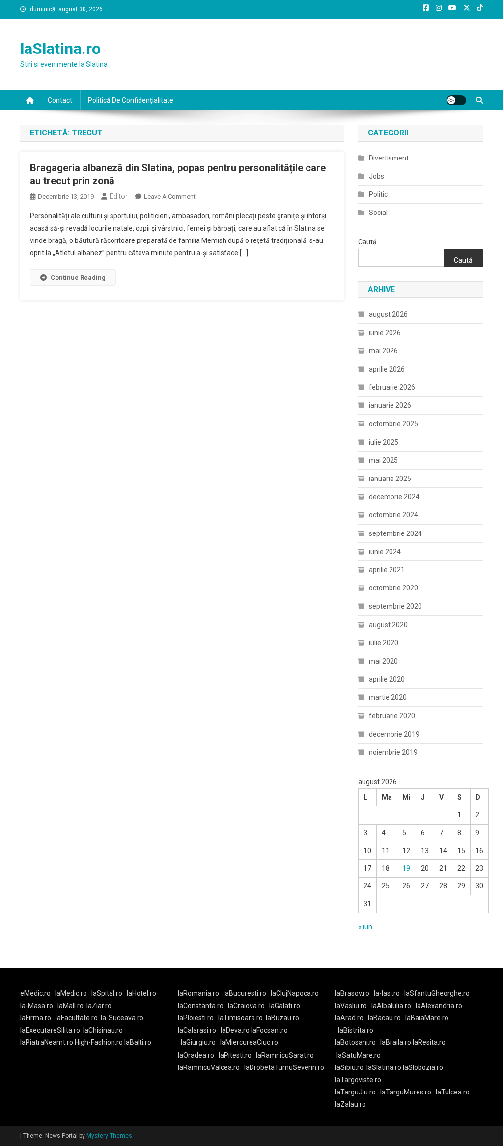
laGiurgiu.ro (200, 1042)
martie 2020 (388, 697)
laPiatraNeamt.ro (46, 1042)
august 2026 (388, 314)
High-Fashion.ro (99, 1042)
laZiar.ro (99, 1006)
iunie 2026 (385, 333)
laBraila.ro (395, 1042)
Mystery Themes (109, 1135)
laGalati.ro (284, 1006)
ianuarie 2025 (390, 478)
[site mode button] (456, 100)
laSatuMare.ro (358, 1055)
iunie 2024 (385, 552)
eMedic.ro (35, 993)
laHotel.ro (141, 993)
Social (378, 212)
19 (406, 868)
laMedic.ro (71, 993)
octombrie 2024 (393, 515)
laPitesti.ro (235, 1055)
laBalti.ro (137, 1042)
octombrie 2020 (393, 588)
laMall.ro (70, 1006)
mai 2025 (383, 460)
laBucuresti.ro (245, 993)
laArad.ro (349, 1018)
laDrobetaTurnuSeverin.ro (284, 1067)
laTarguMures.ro (405, 1092)
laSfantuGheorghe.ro (437, 993)
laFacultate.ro (77, 1018)
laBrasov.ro (352, 993)
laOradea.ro (196, 1055)
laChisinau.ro (103, 1030)
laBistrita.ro (355, 1030)
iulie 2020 (383, 643)
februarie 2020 (392, 716)
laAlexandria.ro (439, 1006)
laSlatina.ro (60, 48)
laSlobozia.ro (423, 1067)
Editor (119, 196)
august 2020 (388, 625)
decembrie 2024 (394, 497)
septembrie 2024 (395, 533)
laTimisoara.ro (240, 1018)
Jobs (376, 176)
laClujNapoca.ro (295, 993)
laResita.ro (429, 1042)
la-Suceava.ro (122, 1018)
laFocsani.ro (269, 1030)
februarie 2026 (392, 387)
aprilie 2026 (387, 369)
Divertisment (389, 158)
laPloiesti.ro (196, 1018)
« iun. (366, 927)
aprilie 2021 (387, 570)
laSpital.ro (106, 993)
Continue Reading (78, 277)
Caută (367, 242)
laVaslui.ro (353, 1006)
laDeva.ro (235, 1030)
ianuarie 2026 (390, 405)
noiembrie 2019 (393, 752)
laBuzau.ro (282, 1018)
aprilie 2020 (387, 679)
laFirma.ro (35, 1018)
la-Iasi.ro (387, 993)
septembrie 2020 (395, 606)
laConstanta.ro (201, 1006)
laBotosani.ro (355, 1042)
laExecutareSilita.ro (50, 1030)
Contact (60, 100)
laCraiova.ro (246, 1006)
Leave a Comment (170, 196)
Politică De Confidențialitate (130, 100)
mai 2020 (383, 661)
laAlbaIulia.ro (391, 1006)
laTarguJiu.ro (357, 1092)
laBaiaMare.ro (426, 1018)
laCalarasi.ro (197, 1030)
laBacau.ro (384, 1018)
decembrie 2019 (394, 734)
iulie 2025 (383, 442)
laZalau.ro (350, 1104)
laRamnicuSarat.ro (285, 1055)
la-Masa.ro (36, 1006)
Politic (378, 194)
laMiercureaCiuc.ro (249, 1042)
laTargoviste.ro (358, 1080)
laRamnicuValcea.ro (209, 1067)
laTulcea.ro (453, 1092)
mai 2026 (383, 351)
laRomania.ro (198, 993)
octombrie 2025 (393, 423)
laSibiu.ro (349, 1067)
